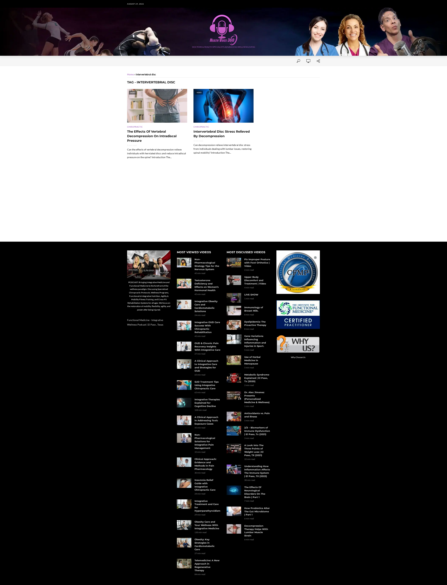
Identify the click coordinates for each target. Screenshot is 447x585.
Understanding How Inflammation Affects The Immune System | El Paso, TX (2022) (257, 471)
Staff (171, 61)
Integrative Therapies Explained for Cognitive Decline (207, 402)
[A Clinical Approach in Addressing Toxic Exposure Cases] (184, 420)
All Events (208, 61)
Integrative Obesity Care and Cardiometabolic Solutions (206, 306)
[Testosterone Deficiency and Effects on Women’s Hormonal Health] (184, 283)
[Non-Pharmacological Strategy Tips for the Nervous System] (184, 262)
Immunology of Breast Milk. (253, 309)
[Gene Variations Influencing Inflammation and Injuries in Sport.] (234, 339)
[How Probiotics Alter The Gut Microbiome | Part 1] (234, 511)
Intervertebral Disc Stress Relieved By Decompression (221, 134)
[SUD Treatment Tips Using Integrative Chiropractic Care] (184, 385)
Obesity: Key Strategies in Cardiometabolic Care (205, 544)
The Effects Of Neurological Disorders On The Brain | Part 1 (254, 492)
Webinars (228, 61)
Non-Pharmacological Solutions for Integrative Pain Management (205, 441)
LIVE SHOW (251, 294)
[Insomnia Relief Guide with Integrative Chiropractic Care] (184, 483)
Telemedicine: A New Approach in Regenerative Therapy (207, 565)
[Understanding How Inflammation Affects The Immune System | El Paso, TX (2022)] (234, 469)
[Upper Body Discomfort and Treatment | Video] (234, 280)
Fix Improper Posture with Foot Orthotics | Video (257, 262)
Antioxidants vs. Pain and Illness (257, 415)
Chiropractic (135, 126)
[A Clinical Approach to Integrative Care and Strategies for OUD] (184, 364)
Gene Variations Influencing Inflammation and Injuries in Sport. (255, 341)
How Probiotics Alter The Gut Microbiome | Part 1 (257, 511)
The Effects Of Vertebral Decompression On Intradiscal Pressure (152, 136)
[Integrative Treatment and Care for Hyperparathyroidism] (184, 504)
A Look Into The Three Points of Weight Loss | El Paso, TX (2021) (253, 450)
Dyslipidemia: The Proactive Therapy (255, 323)
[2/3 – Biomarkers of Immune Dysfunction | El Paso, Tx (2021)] (234, 431)
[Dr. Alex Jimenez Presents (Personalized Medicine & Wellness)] (234, 395)
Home (130, 61)
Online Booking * (151, 61)
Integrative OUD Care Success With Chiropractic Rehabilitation (207, 327)
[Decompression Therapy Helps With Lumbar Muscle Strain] (234, 529)
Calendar (247, 61)
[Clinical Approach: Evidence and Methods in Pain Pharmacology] (184, 462)
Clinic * (275, 61)
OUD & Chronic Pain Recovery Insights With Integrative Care (207, 346)
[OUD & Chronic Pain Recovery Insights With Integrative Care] (184, 346)
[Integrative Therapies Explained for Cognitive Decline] (184, 402)
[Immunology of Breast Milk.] (234, 310)
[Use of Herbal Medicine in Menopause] (234, 360)
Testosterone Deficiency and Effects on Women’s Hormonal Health (207, 285)
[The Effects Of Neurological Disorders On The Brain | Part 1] (234, 490)
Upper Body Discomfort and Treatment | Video (255, 280)
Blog (262, 61)
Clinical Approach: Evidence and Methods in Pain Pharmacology (205, 464)
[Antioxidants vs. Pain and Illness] (234, 416)
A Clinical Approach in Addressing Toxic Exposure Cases (206, 420)
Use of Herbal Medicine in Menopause (252, 360)
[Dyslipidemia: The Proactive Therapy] (234, 325)
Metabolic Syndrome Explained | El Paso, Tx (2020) (256, 378)
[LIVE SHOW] (234, 298)
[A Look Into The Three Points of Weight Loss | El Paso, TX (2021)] (234, 448)
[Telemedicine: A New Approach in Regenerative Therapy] (184, 563)
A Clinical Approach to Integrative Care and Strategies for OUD (206, 365)
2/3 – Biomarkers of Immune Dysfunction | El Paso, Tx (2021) (257, 431)
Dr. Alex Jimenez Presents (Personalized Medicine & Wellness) (257, 397)
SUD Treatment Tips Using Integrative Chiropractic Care (207, 385)
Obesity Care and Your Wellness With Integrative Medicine (207, 525)
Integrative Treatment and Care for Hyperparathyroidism (207, 506)
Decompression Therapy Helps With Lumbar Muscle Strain (256, 530)
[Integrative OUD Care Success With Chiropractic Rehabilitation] (184, 325)
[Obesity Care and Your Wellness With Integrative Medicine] (184, 525)
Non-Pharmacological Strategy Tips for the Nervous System (207, 264)
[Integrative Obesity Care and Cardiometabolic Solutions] (184, 304)
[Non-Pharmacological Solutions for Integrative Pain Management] (184, 438)
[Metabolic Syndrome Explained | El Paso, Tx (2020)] (234, 378)
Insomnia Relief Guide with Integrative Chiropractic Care (205, 485)
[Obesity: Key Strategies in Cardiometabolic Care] (184, 542)
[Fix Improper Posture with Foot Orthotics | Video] (234, 262)
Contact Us (188, 61)
